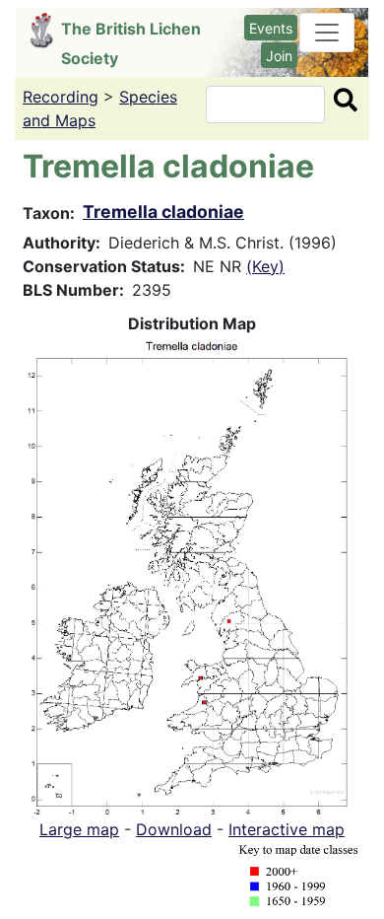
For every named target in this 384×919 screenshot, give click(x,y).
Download (174, 829)
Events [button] (270, 28)
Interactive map (286, 829)
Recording (60, 96)
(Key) (265, 266)
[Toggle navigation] (326, 32)
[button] (192, 575)
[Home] (46, 30)
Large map (79, 829)
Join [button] (279, 55)
